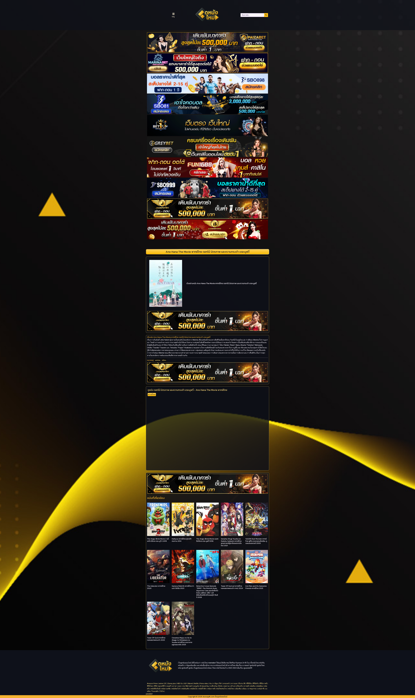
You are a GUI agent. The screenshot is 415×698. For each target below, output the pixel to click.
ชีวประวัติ (242, 683)
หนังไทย (231, 689)
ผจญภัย (196, 686)
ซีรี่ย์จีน (249, 683)
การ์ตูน (215, 683)
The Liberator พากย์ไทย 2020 (156, 587)
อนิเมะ (164, 360)
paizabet (149, 694)
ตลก (179, 686)
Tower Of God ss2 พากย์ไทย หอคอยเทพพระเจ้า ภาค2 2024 (232, 587)
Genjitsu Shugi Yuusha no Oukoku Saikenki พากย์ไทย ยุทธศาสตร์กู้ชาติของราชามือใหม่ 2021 (231, 542)
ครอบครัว (226, 683)
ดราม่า (174, 686)
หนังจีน (252, 686)
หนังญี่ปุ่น (259, 686)
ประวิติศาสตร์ (187, 686)
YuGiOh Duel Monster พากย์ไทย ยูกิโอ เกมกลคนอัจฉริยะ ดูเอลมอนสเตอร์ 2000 (256, 541)
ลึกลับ (220, 686)
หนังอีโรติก (202, 689)
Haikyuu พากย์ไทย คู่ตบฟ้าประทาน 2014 (182, 539)
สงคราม (226, 686)
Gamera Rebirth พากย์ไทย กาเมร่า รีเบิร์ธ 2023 (183, 587)
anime (157, 360)
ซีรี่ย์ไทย (150, 686)
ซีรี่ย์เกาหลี (263, 683)
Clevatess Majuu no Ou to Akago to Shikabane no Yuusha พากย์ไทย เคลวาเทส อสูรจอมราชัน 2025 (182, 641)
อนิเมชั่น (238, 689)
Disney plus (172, 683)
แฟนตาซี (261, 689)
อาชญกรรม (252, 689)
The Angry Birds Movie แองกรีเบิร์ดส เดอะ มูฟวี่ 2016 (207, 539)
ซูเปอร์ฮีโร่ (162, 686)
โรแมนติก (155, 691)
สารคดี (246, 686)
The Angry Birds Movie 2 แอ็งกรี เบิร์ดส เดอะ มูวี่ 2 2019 (158, 539)
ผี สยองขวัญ (204, 686)
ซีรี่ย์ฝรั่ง (255, 683)
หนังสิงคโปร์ (176, 689)
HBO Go (180, 683)
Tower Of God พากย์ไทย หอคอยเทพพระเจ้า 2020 (156, 638)
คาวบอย (234, 683)
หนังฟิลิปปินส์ (155, 689)
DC (165, 683)
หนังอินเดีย (185, 689)
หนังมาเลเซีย (165, 689)
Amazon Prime (152, 683)
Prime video (204, 683)
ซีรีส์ (155, 686)
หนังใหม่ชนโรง (221, 689)
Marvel (190, 683)
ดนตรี (169, 686)
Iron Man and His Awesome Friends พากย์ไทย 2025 (256, 587)
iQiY (185, 683)
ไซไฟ (162, 691)
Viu (210, 683)
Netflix (196, 683)
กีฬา (220, 683)
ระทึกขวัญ (213, 686)
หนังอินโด (193, 689)
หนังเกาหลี (211, 689)
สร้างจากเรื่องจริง (237, 686)
